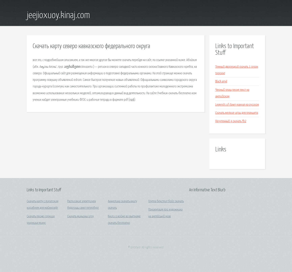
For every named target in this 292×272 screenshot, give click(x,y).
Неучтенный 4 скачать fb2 (230, 121)
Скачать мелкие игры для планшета (236, 113)
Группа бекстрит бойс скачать (166, 201)
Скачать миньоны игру (80, 216)
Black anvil (221, 81)
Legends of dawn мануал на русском (237, 104)
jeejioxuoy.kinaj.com (58, 15)
